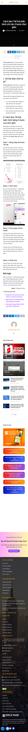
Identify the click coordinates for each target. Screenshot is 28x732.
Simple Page (13, 70)
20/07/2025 (13, 383)
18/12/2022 (21, 30)
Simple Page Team (11, 30)
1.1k (18, 409)
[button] (2, 2)
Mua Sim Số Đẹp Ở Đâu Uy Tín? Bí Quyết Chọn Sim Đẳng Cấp (17, 380)
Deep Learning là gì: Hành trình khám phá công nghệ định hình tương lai (17, 406)
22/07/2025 (7, 357)
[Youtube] (10, 728)
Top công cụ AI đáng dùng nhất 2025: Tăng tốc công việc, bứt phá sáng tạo (17, 398)
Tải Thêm (14, 414)
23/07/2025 (7, 374)
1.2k (12, 357)
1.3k (12, 374)
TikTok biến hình (7, 62)
